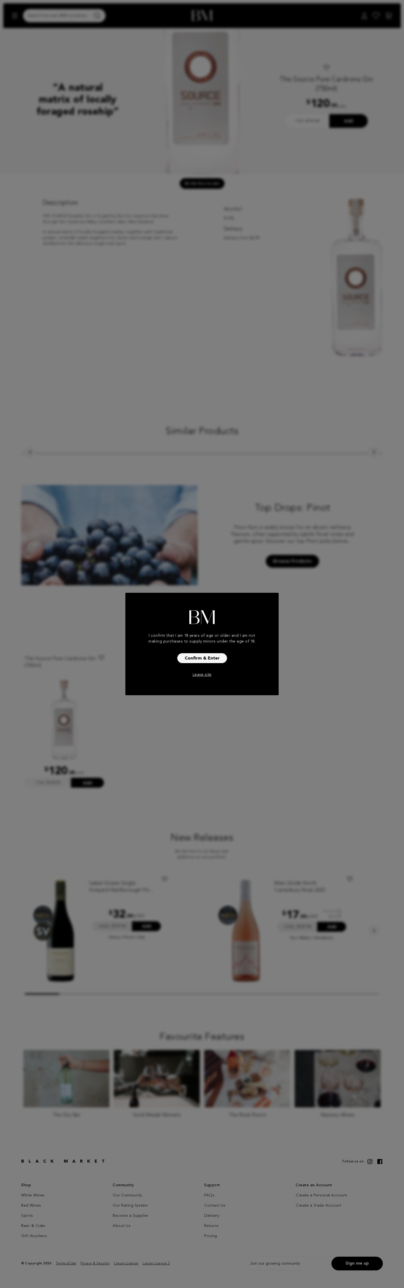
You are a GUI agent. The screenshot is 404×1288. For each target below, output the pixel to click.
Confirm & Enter (202, 658)
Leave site (202, 675)
